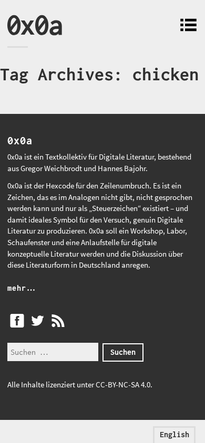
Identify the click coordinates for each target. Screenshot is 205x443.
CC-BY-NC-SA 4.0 (123, 384)
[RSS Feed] (57, 320)
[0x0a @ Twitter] (37, 320)
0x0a (34, 24)
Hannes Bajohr (122, 168)
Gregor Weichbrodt (51, 168)
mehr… (21, 287)
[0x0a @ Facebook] (16, 320)
